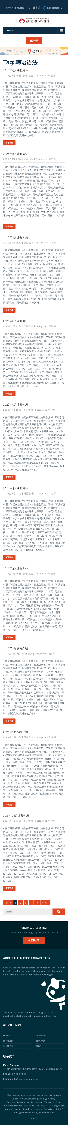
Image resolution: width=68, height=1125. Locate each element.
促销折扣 (8, 1046)
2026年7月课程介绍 (15, 237)
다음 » (45, 902)
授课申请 (34, 40)
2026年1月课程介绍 (15, 732)
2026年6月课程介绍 (15, 321)
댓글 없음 (28, 75)
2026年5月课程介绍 (15, 404)
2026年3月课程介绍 (15, 568)
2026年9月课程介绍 (15, 70)
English (19, 7)
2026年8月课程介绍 (15, 153)
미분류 (51, 75)
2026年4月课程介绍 (15, 488)
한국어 (9, 7)
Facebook (41, 1035)
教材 (38, 1046)
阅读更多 (9, 143)
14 (37, 902)
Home (6, 1035)
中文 (28, 7)
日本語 (36, 7)
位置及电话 (34, 940)
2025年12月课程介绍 (16, 815)
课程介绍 (8, 1040)
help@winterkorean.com (24, 1079)
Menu (10, 30)
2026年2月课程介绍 (15, 648)
